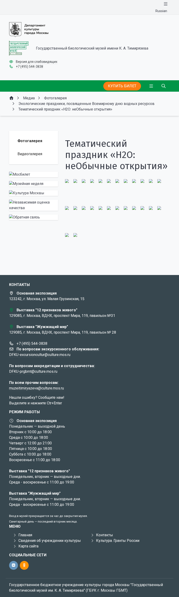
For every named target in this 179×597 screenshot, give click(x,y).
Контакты (104, 535)
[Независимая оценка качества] (33, 205)
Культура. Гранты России (117, 540)
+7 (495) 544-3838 (29, 66)
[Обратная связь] (33, 217)
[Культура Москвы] (33, 193)
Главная (25, 535)
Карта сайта (28, 546)
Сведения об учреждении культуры (49, 540)
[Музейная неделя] (33, 184)
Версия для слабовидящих (36, 62)
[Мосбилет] (33, 174)
